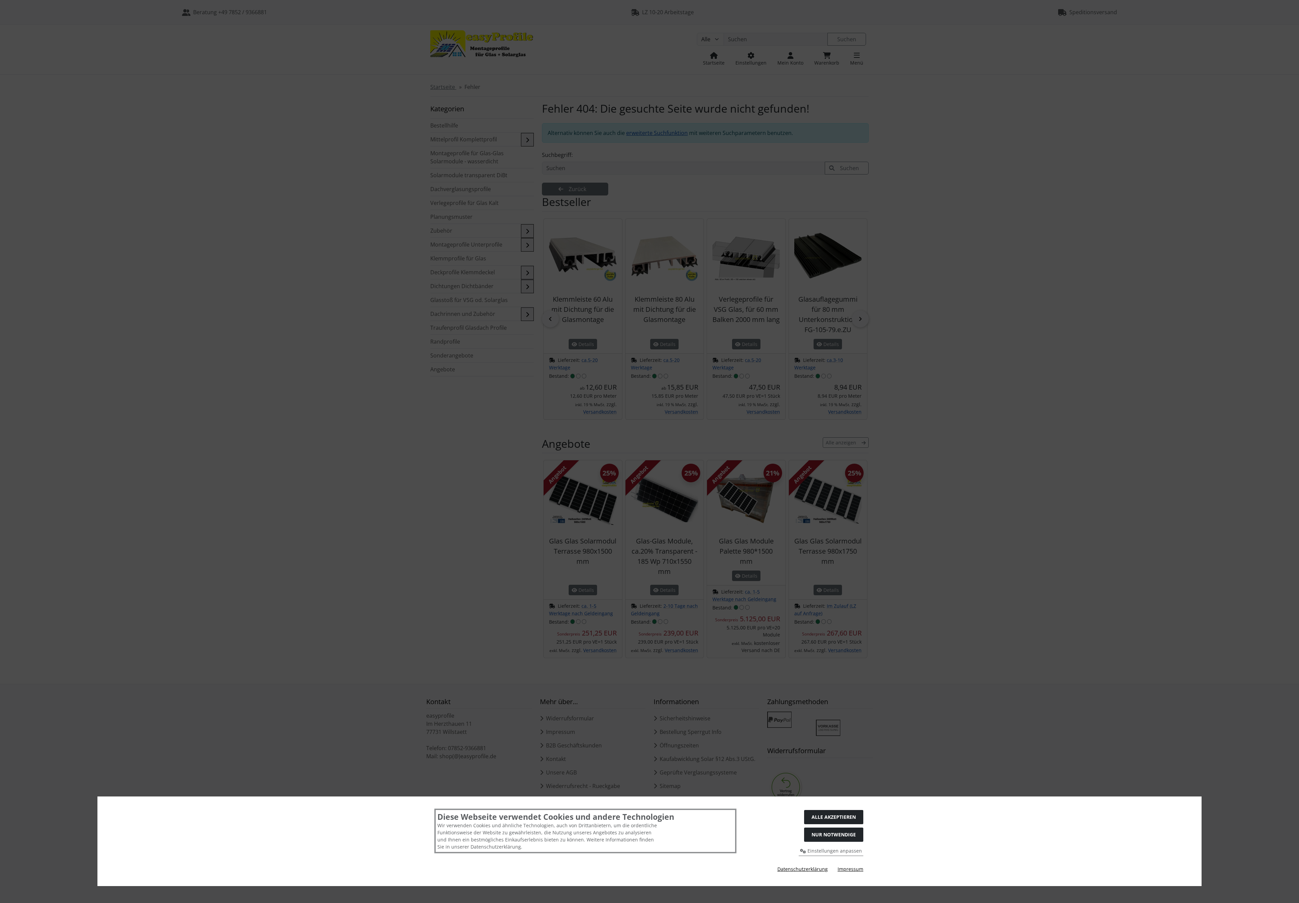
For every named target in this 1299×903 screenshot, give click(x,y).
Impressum (850, 869)
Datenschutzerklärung (802, 869)
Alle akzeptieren (834, 817)
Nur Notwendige (834, 834)
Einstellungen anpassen (834, 851)
